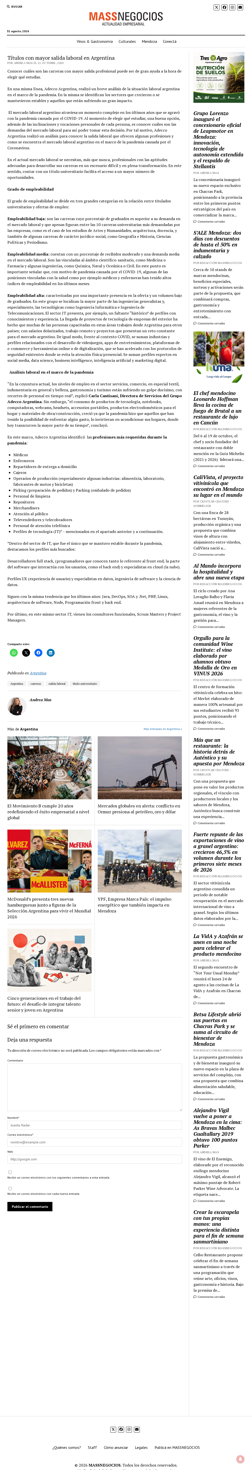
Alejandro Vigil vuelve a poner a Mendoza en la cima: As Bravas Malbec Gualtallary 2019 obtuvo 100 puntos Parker (217, 1128)
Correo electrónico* (20, 1135)
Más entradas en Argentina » (163, 729)
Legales (141, 1447)
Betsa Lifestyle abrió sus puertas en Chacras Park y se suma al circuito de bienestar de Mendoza (217, 1029)
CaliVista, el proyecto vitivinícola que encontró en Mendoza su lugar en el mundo (218, 486)
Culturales (127, 41)
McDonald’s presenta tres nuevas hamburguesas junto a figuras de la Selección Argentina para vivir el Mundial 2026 (49, 908)
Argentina (38, 673)
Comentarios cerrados (211, 221)
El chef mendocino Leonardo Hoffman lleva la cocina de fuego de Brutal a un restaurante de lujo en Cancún (217, 407)
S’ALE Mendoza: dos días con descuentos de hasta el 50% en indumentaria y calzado (217, 244)
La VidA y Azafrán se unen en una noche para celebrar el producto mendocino (218, 945)
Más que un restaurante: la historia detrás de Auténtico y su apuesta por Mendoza (218, 751)
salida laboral (56, 683)
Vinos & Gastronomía (95, 41)
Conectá (169, 41)
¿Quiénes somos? (66, 1447)
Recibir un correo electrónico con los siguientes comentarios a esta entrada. (58, 1177)
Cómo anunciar (116, 1447)
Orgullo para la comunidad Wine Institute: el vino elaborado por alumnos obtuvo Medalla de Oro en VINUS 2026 (215, 655)
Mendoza (149, 41)
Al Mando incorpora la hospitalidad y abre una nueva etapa (218, 571)
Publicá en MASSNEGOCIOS (177, 1447)
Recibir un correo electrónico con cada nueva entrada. (43, 1194)
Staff (92, 1447)
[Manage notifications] (240, 1459)
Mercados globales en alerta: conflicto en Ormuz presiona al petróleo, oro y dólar (139, 809)
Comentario (15, 1060)
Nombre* (13, 1118)
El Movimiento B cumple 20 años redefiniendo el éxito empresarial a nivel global (48, 811)
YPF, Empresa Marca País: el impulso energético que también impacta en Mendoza (134, 905)
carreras (36, 683)
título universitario (85, 683)
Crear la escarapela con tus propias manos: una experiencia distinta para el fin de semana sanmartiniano (218, 1226)
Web (10, 1151)
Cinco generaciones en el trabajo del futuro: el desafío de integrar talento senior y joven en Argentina (44, 1004)
